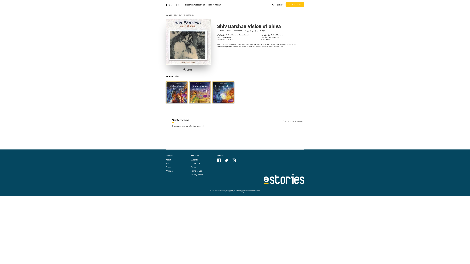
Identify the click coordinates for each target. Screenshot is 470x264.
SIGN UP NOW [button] (295, 5)
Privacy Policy (197, 175)
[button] (195, 6)
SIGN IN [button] (280, 5)
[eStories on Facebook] (219, 159)
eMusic (169, 163)
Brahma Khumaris (232, 35)
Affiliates (169, 171)
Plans (193, 167)
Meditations (227, 37)
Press (168, 167)
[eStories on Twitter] (226, 159)
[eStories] (173, 4)
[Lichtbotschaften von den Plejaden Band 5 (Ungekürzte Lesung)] (200, 92)
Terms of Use (196, 171)
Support (194, 160)
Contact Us (195, 163)
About (168, 160)
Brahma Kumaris (244, 35)
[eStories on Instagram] (233, 159)
